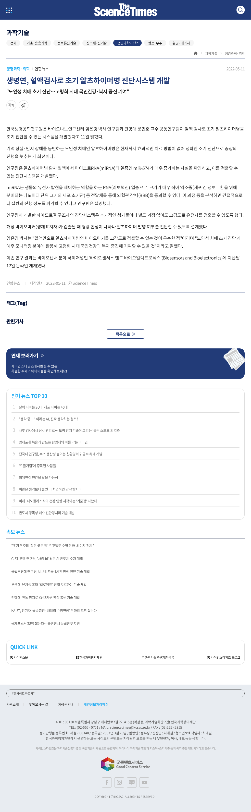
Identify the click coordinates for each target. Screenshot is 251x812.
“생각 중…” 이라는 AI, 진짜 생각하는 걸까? (48, 418)
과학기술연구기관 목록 (159, 657)
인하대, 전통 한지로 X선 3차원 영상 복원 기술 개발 (45, 597)
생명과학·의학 (127, 42)
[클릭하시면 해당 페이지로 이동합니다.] (125, 9)
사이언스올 (21, 657)
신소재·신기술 (96, 42)
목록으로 (123, 334)
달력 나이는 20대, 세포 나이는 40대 (43, 407)
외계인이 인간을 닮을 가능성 (38, 477)
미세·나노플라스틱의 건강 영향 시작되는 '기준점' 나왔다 (58, 500)
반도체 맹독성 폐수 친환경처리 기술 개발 (47, 512)
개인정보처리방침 (96, 704)
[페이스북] (107, 782)
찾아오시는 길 (38, 704)
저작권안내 (66, 704)
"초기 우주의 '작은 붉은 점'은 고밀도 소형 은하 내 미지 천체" (52, 545)
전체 (13, 42)
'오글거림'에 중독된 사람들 (37, 465)
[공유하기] (11, 105)
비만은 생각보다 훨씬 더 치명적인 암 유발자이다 (52, 489)
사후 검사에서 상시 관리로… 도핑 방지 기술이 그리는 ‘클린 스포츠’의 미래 (69, 430)
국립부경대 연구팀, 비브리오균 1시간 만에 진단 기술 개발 (50, 571)
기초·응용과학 (37, 42)
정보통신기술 (66, 42)
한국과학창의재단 (90, 657)
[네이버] (132, 782)
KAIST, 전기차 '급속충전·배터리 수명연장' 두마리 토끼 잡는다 (54, 610)
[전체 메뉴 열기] (9, 10)
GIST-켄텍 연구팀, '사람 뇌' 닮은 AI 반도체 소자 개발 (47, 558)
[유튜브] (144, 782)
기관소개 (12, 704)
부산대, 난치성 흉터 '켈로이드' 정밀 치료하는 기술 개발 (49, 584)
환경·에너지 (181, 42)
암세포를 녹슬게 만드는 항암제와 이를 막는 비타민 (53, 442)
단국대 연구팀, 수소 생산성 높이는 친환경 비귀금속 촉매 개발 (60, 453)
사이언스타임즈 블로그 (225, 657)
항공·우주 (155, 42)
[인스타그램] (119, 782)
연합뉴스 (42, 69)
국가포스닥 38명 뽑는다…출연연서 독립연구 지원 (45, 623)
